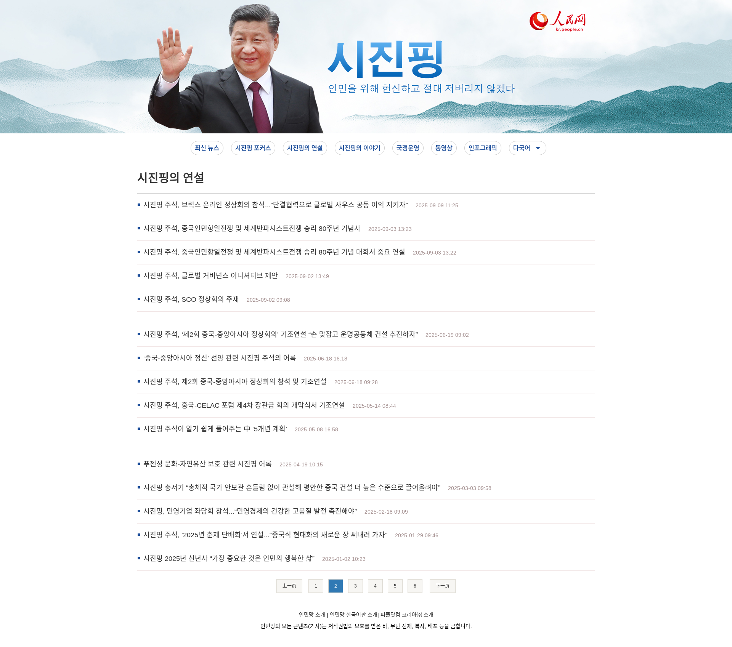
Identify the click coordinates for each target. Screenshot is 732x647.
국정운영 (407, 148)
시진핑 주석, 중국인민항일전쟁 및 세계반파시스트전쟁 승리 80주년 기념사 (252, 228)
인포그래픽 (483, 148)
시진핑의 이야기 (359, 148)
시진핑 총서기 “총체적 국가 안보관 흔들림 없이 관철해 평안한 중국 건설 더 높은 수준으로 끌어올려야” (291, 488)
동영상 (444, 148)
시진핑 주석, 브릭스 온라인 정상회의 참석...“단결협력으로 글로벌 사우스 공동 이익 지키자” (275, 205)
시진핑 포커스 (253, 148)
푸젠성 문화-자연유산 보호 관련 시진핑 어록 (207, 464)
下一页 (442, 586)
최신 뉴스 (207, 148)
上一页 (289, 586)
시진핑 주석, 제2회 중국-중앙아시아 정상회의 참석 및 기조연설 (235, 382)
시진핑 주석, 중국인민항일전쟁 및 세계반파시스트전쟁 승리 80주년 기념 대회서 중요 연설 (274, 252)
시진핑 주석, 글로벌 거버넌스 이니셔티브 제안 (210, 276)
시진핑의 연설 (305, 148)
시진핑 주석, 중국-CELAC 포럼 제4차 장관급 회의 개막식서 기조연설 (244, 405)
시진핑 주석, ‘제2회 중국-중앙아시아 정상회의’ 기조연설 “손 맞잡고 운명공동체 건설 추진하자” (280, 334)
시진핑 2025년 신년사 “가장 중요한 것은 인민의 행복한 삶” (229, 558)
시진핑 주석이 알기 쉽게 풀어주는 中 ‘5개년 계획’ (215, 429)
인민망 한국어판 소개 (353, 615)
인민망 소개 (312, 615)
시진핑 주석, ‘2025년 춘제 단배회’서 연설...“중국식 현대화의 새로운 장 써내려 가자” (265, 535)
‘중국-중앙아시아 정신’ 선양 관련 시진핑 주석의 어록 (219, 358)
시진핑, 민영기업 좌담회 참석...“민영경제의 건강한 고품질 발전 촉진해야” (250, 511)
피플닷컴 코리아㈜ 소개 (406, 615)
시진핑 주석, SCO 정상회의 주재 (191, 299)
